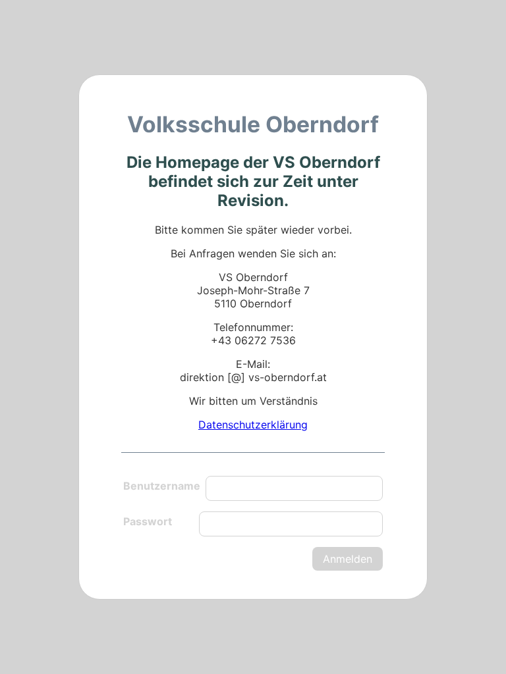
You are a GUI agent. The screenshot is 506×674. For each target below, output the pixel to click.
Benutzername (161, 485)
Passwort (147, 521)
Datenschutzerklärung (253, 424)
